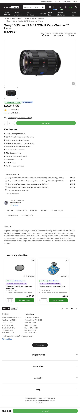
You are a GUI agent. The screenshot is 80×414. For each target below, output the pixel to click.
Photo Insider (67, 2)
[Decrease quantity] (5, 123)
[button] (76, 7)
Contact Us (40, 345)
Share (47, 35)
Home (7, 18)
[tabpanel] (40, 231)
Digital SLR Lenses (38, 18)
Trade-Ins (74, 14)
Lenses (26, 18)
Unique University (17, 14)
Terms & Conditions (30, 398)
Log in (70, 7)
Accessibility (51, 398)
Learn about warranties (12, 194)
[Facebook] (72, 308)
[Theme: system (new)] (60, 7)
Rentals (43, 13)
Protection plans (11, 175)
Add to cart (46, 123)
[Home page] (10, 7)
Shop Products (7, 14)
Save (72, 35)
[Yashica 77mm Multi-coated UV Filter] (53, 268)
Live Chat (15, 205)
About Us (57, 2)
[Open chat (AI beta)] (54, 7)
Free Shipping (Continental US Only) (20, 118)
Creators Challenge (61, 14)
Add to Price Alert (13, 110)
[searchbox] (34, 7)
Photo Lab (50, 14)
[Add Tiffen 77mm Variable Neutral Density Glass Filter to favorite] (33, 260)
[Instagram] (67, 308)
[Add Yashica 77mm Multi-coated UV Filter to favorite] (66, 260)
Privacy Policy (42, 398)
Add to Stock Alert (13, 113)
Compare (60, 35)
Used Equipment (31, 14)
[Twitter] (62, 308)
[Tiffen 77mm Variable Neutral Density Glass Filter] (19, 268)
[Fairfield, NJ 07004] (50, 7)
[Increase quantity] (13, 123)
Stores (75, 2)
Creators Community (46, 2)
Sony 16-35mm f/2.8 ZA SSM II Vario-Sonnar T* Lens (25, 21)
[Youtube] (76, 308)
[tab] (9, 210)
